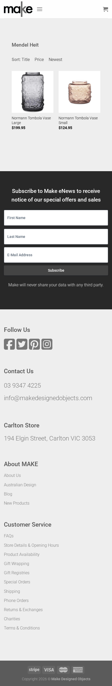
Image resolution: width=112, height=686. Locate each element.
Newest (55, 59)
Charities (12, 618)
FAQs (9, 535)
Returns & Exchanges (23, 609)
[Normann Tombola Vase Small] (79, 92)
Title (26, 59)
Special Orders (17, 581)
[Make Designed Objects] (18, 9)
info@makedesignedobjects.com (48, 398)
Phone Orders (16, 600)
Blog (8, 494)
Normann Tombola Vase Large (31, 120)
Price (39, 59)
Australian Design (20, 484)
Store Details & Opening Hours (31, 545)
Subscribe (56, 270)
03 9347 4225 (22, 385)
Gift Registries (16, 572)
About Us (12, 475)
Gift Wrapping (16, 563)
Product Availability (22, 554)
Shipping (12, 591)
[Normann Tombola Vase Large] (32, 92)
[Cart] (105, 9)
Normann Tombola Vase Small (78, 120)
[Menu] (39, 9)
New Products (16, 503)
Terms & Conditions (22, 628)
